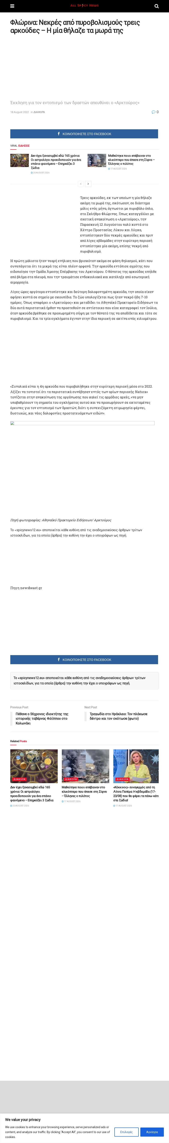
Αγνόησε (152, 1132)
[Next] (88, 184)
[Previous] (81, 184)
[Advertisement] (45, 66)
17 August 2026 (118, 169)
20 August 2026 (41, 173)
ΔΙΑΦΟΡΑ (39, 112)
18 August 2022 (19, 112)
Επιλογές (126, 1132)
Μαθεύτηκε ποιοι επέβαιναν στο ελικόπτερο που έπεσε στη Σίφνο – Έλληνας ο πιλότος (131, 159)
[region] (84, 1128)
